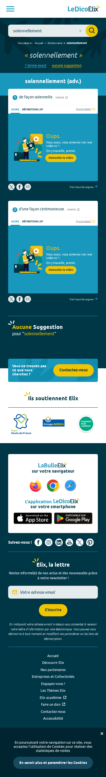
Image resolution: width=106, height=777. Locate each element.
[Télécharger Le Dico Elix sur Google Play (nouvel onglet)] (73, 519)
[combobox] (53, 31)
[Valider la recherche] (92, 31)
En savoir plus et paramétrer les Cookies (53, 762)
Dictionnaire (55, 43)
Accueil (39, 43)
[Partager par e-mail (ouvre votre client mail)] (28, 189)
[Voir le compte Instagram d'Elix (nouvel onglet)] (48, 542)
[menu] (10, 9)
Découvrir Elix (53, 662)
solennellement (77, 43)
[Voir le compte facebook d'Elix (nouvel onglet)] (38, 542)
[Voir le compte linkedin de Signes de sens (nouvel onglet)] (59, 542)
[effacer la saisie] (80, 31)
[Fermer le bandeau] (102, 733)
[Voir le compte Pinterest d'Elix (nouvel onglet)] (90, 542)
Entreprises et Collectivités (53, 676)
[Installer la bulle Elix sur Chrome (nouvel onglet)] (53, 486)
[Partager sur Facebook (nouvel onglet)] (19, 189)
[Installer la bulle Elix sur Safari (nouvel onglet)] (70, 486)
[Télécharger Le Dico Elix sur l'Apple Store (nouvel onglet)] (33, 519)
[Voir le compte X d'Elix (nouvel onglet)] (79, 542)
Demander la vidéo (61, 158)
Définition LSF (32, 109)
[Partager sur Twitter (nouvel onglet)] (11, 189)
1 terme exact (35, 65)
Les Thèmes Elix (53, 690)
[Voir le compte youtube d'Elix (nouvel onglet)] (69, 542)
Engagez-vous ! (53, 683)
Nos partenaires (53, 669)
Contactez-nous (73, 370)
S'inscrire (53, 610)
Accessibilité (53, 718)
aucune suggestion (67, 65)
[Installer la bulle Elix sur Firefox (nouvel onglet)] (36, 486)
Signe (15, 109)
